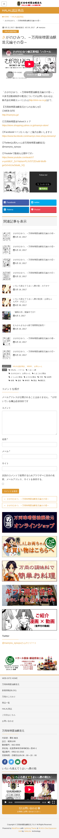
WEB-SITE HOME (10, 678)
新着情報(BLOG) (9, 690)
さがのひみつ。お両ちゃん (20, 373)
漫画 (19, 380)
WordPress (16, 828)
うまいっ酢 (32, 370)
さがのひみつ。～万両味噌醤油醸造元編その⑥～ (28, 505)
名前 (5, 439)
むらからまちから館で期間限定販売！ (29, 325)
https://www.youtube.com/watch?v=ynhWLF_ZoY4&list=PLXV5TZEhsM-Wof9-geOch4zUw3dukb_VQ (24, 161)
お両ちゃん (38, 366)
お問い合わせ (8, 721)
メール (6, 451)
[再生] (5, 802)
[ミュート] (49, 802)
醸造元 (42, 380)
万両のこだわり (9, 697)
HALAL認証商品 (11, 31)
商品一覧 (6, 703)
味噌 (12, 380)
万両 (41, 377)
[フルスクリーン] (53, 802)
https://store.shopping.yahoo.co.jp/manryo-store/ (25, 125)
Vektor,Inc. (28, 831)
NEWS (29, 366)
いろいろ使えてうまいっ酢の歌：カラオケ (31, 286)
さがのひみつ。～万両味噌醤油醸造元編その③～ (34, 246)
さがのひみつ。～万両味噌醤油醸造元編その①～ (34, 273)
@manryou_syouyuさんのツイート (19, 643)
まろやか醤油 (31, 377)
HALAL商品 (7, 709)
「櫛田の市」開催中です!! (24, 312)
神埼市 (27, 380)
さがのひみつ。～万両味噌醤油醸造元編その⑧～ (34, 338)
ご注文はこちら (9, 715)
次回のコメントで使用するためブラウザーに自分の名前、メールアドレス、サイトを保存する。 (28, 477)
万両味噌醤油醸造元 (10, 684)
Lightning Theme (30, 828)
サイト (5, 463)
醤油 (35, 380)
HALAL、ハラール (17, 370)
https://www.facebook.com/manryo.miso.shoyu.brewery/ (29, 136)
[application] (29, 789)
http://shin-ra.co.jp (37, 100)
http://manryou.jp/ (10, 115)
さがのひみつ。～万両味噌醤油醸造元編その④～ (34, 233)
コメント (6, 408)
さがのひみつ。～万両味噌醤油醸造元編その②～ (34, 260)
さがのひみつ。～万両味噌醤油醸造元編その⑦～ (34, 351)
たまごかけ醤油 (40, 373)
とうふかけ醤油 (16, 377)
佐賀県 (49, 377)
